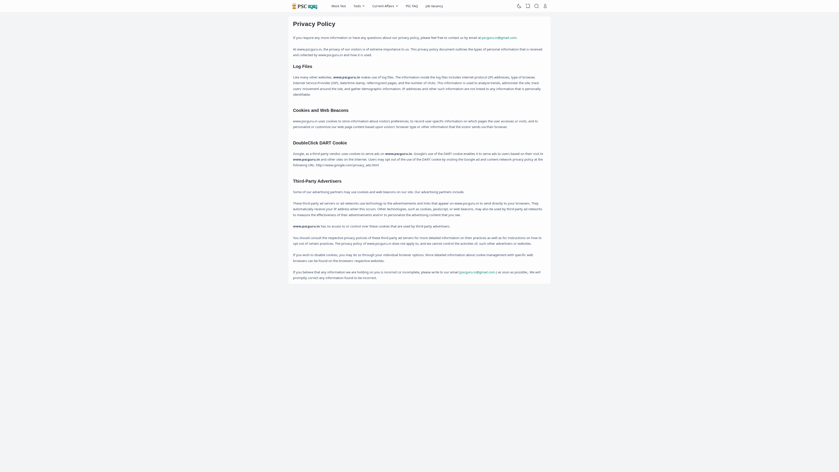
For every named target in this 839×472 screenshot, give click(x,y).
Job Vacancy (434, 6)
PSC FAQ (412, 6)
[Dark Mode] (519, 6)
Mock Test (338, 6)
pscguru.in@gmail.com (499, 37)
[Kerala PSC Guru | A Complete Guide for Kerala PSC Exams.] (304, 6)
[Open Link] (545, 6)
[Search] (536, 6)
